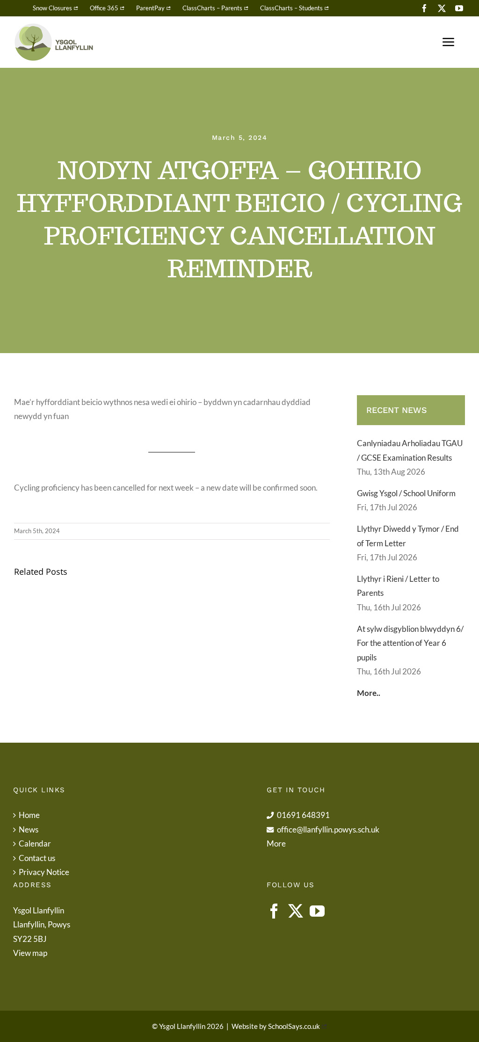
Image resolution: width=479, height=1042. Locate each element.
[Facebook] (274, 911)
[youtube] (459, 8)
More (276, 843)
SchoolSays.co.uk (294, 1026)
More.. (368, 693)
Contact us (37, 858)
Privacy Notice (44, 872)
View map (30, 953)
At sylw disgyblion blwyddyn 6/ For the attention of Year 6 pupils (410, 643)
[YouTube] (317, 911)
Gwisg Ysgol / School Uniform (406, 493)
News (28, 829)
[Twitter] (295, 911)
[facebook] (424, 8)
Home (29, 815)
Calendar (35, 843)
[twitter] (442, 8)
